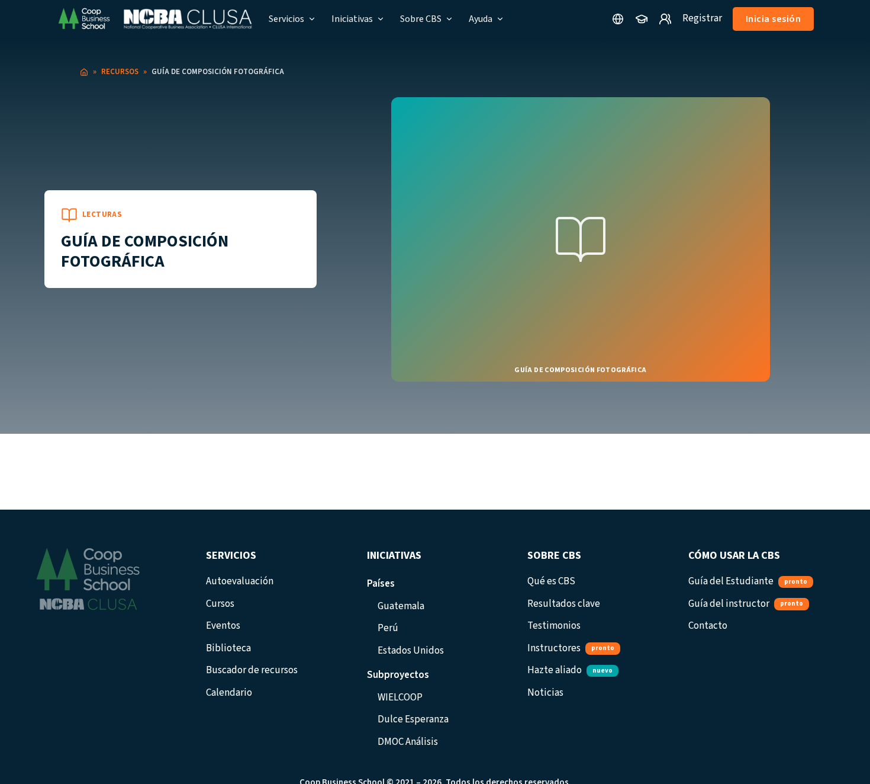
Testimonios (554, 626)
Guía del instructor (745, 604)
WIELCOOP (400, 697)
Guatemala (401, 606)
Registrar (702, 18)
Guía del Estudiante (747, 581)
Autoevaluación (239, 581)
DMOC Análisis (408, 742)
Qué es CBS (551, 581)
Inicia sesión (773, 18)
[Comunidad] (665, 18)
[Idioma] (617, 18)
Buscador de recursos (252, 670)
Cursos (220, 604)
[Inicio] (84, 72)
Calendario (229, 693)
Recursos (119, 71)
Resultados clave (563, 604)
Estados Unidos (411, 651)
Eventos (223, 626)
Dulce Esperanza (413, 719)
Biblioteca (228, 648)
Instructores (570, 648)
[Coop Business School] (154, 19)
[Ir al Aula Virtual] (641, 18)
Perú (388, 628)
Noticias (545, 693)
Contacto (707, 626)
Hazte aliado (570, 670)
